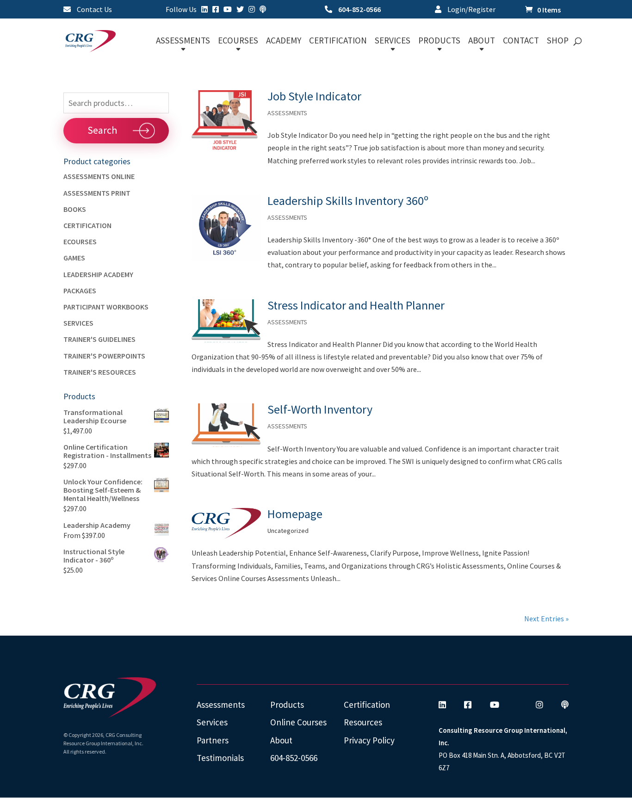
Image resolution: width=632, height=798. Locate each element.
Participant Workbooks (106, 306)
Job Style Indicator (314, 96)
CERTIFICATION (338, 41)
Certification (87, 225)
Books (74, 209)
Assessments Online (99, 176)
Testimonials (220, 757)
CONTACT (521, 41)
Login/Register (471, 10)
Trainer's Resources (99, 372)
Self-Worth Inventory (319, 409)
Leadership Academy (98, 274)
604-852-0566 (359, 10)
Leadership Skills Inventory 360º (347, 200)
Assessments (221, 704)
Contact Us (93, 10)
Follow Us (181, 10)
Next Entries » (546, 618)
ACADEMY (283, 41)
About (281, 740)
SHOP (558, 41)
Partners (213, 740)
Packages (79, 290)
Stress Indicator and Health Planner (356, 305)
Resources (363, 722)
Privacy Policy (369, 740)
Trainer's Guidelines (99, 339)
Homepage (294, 513)
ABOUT (481, 41)
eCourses (80, 241)
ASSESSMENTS (183, 41)
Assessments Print (96, 193)
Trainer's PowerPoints (104, 355)
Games (74, 257)
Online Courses (298, 722)
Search (102, 130)
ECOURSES (238, 41)
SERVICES (392, 41)
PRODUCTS (439, 41)
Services (78, 323)
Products (287, 704)
